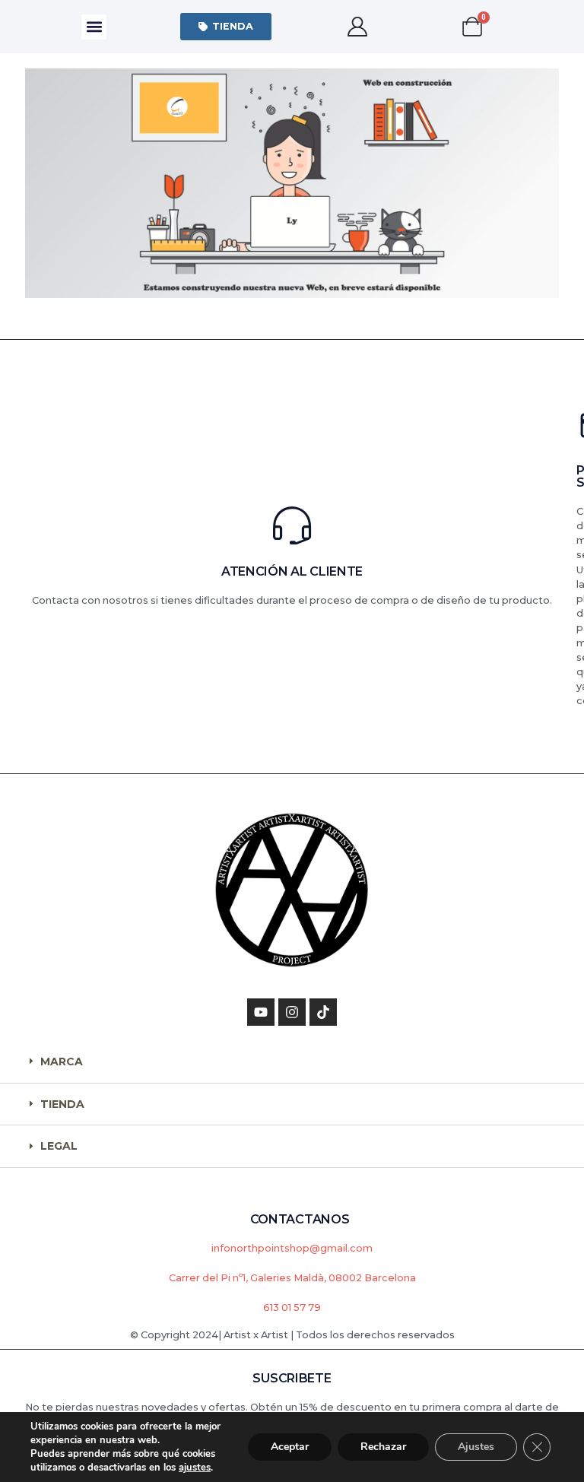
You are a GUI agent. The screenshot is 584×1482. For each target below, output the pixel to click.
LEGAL (59, 1146)
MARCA (61, 1061)
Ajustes (476, 1446)
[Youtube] (261, 1012)
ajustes (195, 1467)
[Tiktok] (323, 1012)
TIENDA (62, 1104)
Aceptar (290, 1446)
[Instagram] (292, 1012)
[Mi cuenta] (357, 26)
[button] (93, 27)
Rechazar (383, 1446)
